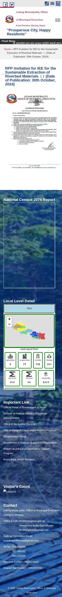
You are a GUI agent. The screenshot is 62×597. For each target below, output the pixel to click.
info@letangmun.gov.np (32, 521)
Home (7, 49)
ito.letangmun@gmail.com (34, 529)
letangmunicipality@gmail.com (36, 525)
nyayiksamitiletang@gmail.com (21, 540)
